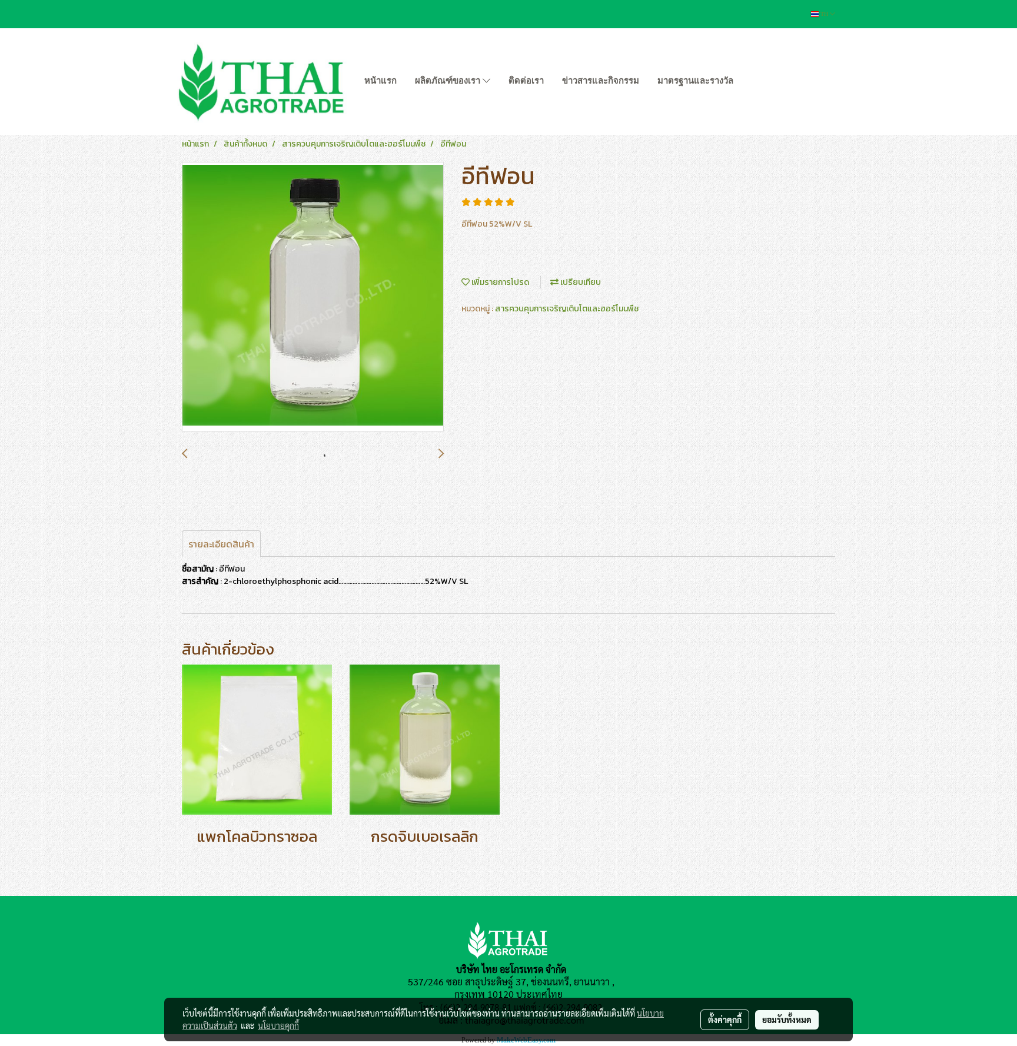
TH (824, 14)
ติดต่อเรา (526, 80)
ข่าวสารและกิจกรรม (600, 80)
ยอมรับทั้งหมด (787, 1019)
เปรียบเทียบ (580, 282)
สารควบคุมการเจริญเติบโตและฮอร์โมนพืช (567, 309)
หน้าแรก (380, 80)
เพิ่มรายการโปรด (499, 282)
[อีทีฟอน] (312, 297)
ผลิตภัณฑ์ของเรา (449, 80)
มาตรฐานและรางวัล (695, 80)
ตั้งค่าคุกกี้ (725, 1019)
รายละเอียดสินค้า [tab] (221, 544)
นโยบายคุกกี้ (278, 1025)
